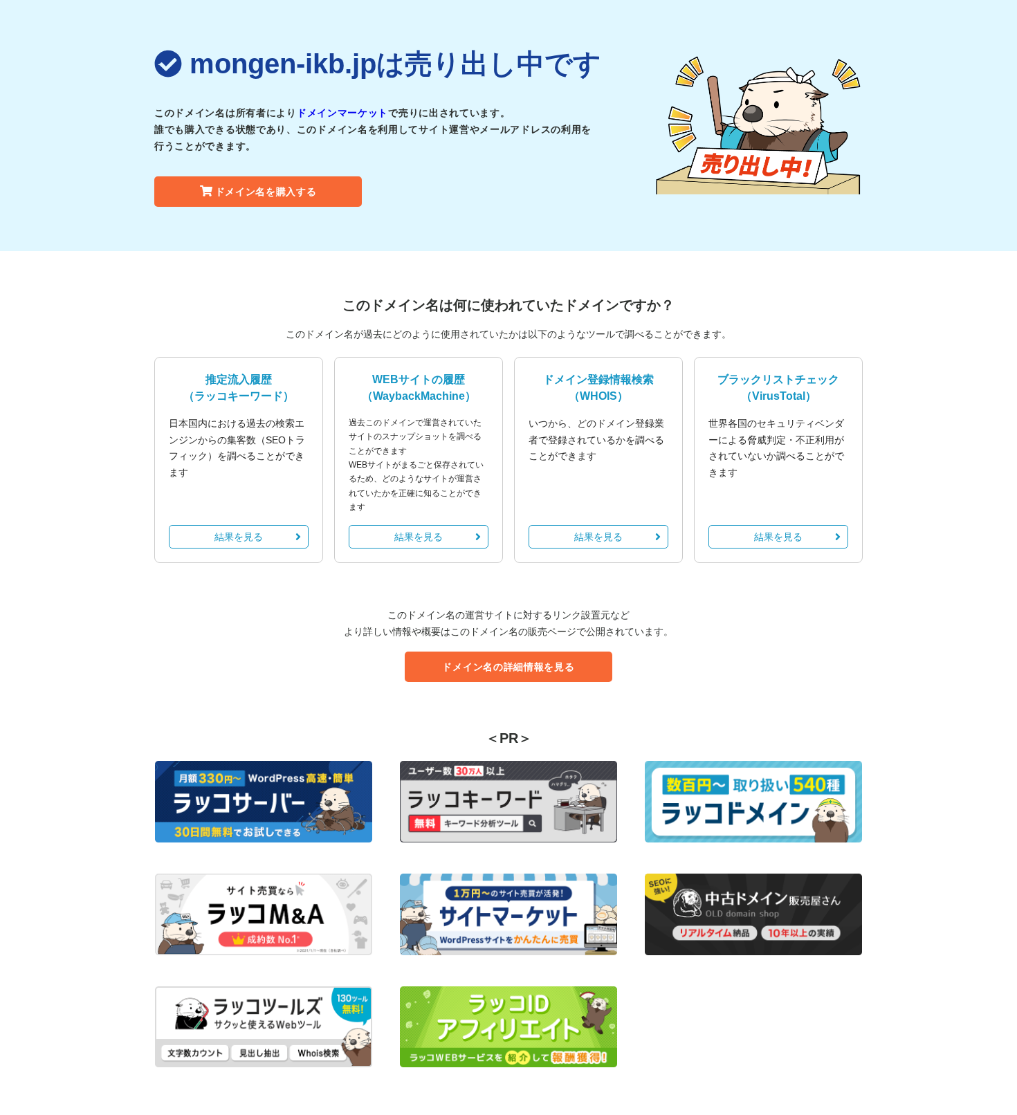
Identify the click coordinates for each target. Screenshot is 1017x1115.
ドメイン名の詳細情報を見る (508, 666)
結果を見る (238, 536)
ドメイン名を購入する (266, 191)
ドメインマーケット (342, 112)
